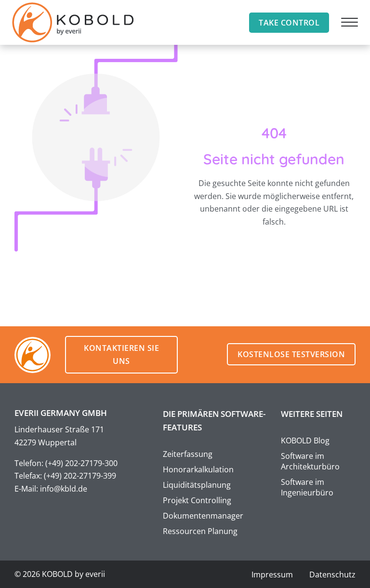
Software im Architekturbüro (310, 461)
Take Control (289, 22)
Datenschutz (332, 574)
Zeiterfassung (187, 454)
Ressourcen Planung (200, 531)
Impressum (272, 574)
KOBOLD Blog (305, 440)
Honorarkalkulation (198, 469)
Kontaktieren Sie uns (121, 354)
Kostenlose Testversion (291, 354)
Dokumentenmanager (203, 515)
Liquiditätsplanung (197, 485)
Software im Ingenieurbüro (307, 487)
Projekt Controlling (197, 500)
